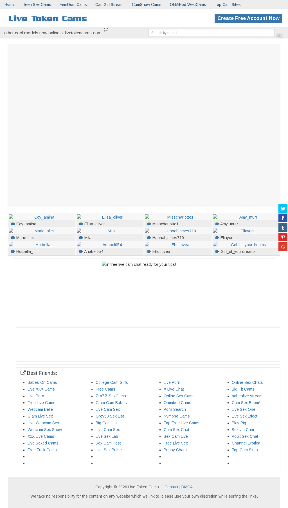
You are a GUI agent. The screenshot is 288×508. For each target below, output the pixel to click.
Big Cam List (107, 423)
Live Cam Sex (108, 409)
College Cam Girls (112, 382)
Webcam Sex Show (45, 429)
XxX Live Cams (41, 436)
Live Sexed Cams (43, 443)
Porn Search (175, 409)
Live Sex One (243, 409)
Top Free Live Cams (181, 423)
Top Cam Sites (228, 4)
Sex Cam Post (108, 443)
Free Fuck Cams (42, 450)
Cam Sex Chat (176, 429)
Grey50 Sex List (110, 416)
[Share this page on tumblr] (282, 227)
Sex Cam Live (176, 436)
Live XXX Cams (41, 389)
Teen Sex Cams (37, 4)
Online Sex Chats (247, 382)
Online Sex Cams (179, 396)
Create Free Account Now (248, 18)
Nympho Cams (177, 416)
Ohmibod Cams (177, 402)
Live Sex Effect (244, 416)
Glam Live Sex (40, 416)
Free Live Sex (176, 443)
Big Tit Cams (243, 389)
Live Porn (172, 382)
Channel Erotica (246, 443)
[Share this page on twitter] (282, 208)
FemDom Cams (73, 4)
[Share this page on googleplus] (282, 246)
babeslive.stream (247, 396)
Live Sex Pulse (109, 450)
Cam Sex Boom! (246, 402)
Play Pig (239, 423)
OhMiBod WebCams (188, 4)
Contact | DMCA (179, 487)
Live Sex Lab (107, 436)
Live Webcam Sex (43, 423)
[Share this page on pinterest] (282, 236)
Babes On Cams (42, 382)
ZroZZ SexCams (111, 396)
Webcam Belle (40, 409)
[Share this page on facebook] (282, 217)
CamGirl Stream (109, 4)
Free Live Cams (41, 402)
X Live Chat (174, 389)
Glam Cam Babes (111, 402)
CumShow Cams (146, 4)
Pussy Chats (175, 450)
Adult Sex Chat (245, 436)
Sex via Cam (243, 429)
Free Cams (105, 389)
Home (9, 4)
